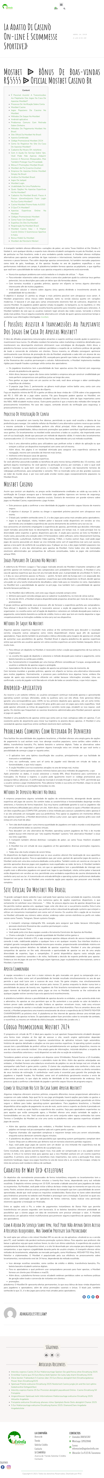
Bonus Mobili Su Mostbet (22, 238)
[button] (61, 4)
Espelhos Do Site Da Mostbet (24, 222)
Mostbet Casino (18, 107)
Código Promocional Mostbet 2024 (27, 140)
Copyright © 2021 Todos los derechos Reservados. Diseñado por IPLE (52, 1473)
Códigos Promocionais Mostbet (25, 216)
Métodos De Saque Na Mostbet (25, 116)
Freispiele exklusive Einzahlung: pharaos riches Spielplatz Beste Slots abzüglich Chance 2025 (54, 1402)
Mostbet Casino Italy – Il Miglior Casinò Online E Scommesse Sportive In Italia (28, 231)
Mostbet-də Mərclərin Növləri (24, 241)
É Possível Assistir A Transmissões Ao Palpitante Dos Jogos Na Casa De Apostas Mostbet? (28, 98)
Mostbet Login (17, 183)
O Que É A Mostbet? (20, 207)
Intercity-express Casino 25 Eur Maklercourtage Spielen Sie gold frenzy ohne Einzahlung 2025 (54, 1371)
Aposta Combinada (19, 137)
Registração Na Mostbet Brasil (25, 225)
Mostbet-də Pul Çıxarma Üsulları (26, 168)
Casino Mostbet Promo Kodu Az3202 (28, 204)
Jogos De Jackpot (18, 180)
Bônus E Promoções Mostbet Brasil (27, 165)
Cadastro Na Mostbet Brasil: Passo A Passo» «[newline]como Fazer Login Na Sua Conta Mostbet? (28, 198)
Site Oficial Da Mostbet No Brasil (26, 134)
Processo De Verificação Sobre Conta (28, 104)
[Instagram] (58, 1355)
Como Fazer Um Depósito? (23, 219)
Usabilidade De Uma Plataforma (25, 186)
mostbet (44, 317)
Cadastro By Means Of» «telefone (26, 149)
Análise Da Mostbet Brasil (23, 177)
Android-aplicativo (19, 119)
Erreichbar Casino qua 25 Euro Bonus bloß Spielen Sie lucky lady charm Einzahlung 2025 (51, 1375)
